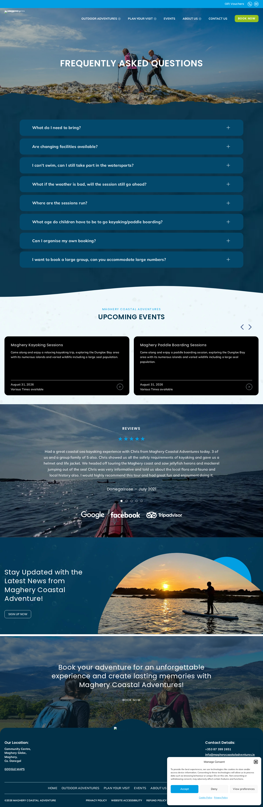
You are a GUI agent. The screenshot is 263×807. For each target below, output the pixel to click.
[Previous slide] (242, 327)
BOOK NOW (246, 18)
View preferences (244, 789)
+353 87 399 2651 (218, 749)
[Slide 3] (131, 501)
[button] (256, 762)
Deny (214, 789)
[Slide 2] (126, 501)
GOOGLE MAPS (14, 769)
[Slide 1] (121, 501)
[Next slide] (249, 327)
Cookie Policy (205, 797)
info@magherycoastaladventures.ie (230, 754)
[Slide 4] (136, 501)
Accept (184, 789)
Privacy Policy (221, 797)
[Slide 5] (141, 501)
